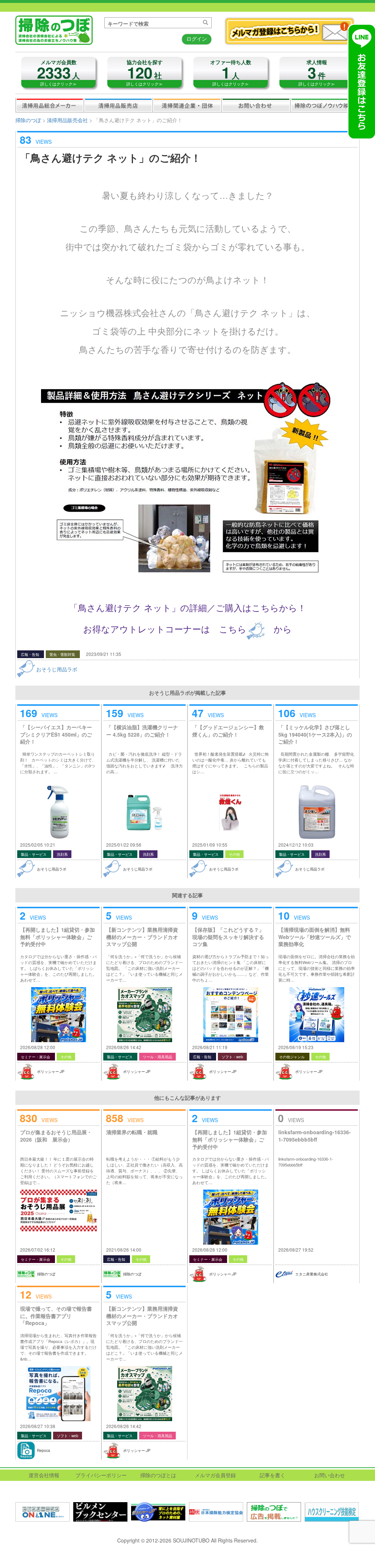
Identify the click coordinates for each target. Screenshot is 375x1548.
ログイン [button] (196, 38)
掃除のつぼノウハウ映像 (325, 105)
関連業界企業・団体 (187, 105)
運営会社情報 (44, 1475)
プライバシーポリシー (101, 1475)
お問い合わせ (256, 105)
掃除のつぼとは (158, 1475)
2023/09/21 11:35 (103, 654)
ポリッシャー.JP (50, 1071)
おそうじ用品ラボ (56, 669)
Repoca (43, 1450)
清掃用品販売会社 (118, 105)
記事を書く (272, 1475)
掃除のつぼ (28, 120)
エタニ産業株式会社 (311, 1274)
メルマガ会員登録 (215, 1475)
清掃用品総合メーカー (50, 105)
